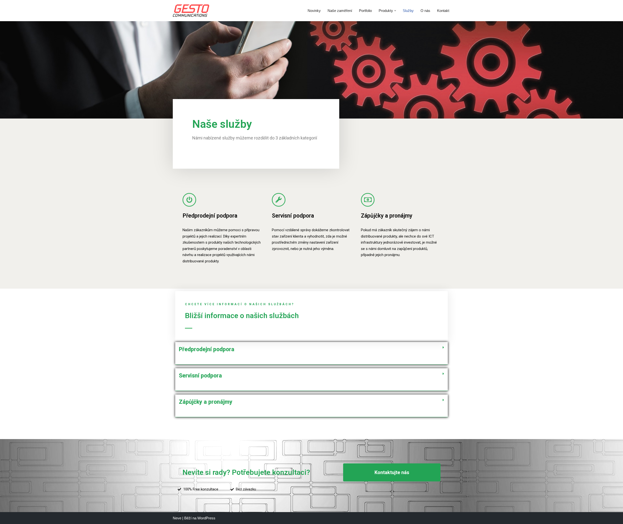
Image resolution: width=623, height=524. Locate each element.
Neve (177, 518)
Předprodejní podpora (210, 215)
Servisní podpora (293, 215)
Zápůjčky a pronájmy (386, 215)
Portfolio (365, 11)
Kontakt (443, 11)
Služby (408, 11)
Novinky (314, 11)
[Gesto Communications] (191, 10)
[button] (395, 11)
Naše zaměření (340, 11)
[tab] (311, 353)
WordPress (206, 518)
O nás (425, 11)
